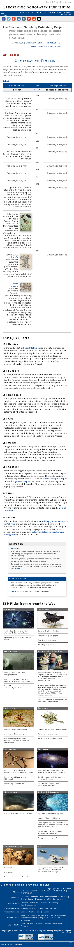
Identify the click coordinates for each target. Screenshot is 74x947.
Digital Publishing (40, 915)
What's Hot (66, 15)
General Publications (31, 912)
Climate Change (11, 792)
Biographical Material (50, 918)
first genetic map (19, 481)
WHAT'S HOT (55, 46)
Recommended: (12, 908)
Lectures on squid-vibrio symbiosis (52, 729)
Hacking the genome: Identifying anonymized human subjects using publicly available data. (53, 824)
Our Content (32, 891)
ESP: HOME (6, 944)
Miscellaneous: (12, 912)
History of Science (29, 918)
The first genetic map (47, 640)
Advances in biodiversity (14, 734)
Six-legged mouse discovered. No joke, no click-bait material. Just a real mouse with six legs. (52, 870)
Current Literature (30, 902)
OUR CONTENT (34, 43)
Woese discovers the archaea (15, 729)
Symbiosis (43, 708)
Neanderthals (9, 868)
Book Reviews (51, 908)
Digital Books (27, 899)
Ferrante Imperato (14, 284)
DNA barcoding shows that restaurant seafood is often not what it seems (16, 740)
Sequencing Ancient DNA (14, 784)
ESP (21, 43)
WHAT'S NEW (38, 46)
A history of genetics (46, 645)
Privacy (38, 923)
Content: (15, 898)
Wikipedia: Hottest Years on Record (18, 813)
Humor (46, 912)
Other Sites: (13, 918)
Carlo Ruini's (14, 255)
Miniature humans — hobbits (16, 877)
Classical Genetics (35, 12)
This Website (45, 891)
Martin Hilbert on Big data (49, 818)
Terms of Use (27, 923)
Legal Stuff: (13, 925)
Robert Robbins (31, 347)
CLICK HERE (17, 592)
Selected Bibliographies (32, 908)
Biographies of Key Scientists (49, 899)
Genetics (25, 915)
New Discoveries (28, 905)
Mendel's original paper (55, 478)
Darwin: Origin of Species (48, 631)
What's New (64, 12)
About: (16, 892)
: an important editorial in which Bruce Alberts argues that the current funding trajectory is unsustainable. (52, 676)
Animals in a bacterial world (50, 738)
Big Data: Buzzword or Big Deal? (51, 813)
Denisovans (8, 872)
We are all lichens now (47, 734)
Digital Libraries (58, 915)
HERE (17, 569)
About (21, 12)
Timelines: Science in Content (54, 897)
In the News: (13, 903)
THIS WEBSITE (52, 43)
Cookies (47, 923)
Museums (25, 920)
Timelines (52, 12)
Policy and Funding (49, 902)
